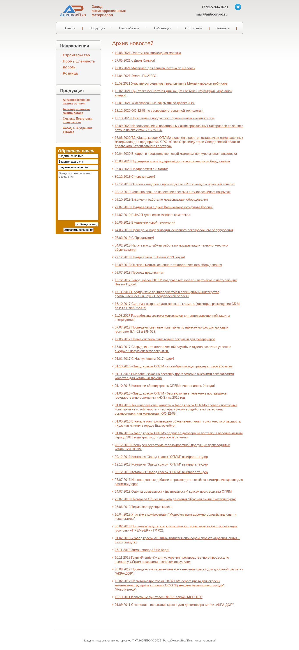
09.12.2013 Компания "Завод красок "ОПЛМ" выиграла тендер (161, 472)
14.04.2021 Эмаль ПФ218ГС (135, 76)
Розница (70, 73)
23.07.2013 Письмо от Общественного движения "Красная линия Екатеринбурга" (175, 499)
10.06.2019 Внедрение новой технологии (145, 222)
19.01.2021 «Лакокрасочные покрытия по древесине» (155, 103)
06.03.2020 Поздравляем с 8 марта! (141, 169)
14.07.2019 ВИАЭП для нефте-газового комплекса (152, 215)
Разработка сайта (174, 640)
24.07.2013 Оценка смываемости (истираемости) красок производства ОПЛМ (173, 491)
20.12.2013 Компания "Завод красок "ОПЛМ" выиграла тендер (161, 457)
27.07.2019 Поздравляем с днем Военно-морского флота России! (164, 207)
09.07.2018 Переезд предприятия (139, 272)
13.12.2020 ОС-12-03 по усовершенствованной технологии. (159, 110)
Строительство (76, 55)
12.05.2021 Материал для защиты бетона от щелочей (155, 68)
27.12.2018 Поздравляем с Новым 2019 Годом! (150, 257)
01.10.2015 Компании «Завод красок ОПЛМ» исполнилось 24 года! (165, 386)
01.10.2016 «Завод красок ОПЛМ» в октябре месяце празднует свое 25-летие (173, 366)
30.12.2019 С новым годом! (135, 176)
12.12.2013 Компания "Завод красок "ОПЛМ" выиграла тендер (161, 464)
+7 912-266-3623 (214, 7)
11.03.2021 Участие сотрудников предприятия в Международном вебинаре (171, 83)
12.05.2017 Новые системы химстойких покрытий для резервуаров (165, 339)
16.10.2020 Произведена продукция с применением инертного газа (165, 118)
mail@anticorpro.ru (212, 14)
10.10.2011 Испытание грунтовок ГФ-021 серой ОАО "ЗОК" (158, 597)
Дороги (69, 67)
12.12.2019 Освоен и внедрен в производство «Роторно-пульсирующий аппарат (175, 184)
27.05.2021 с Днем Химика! (135, 60)
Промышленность (79, 61)
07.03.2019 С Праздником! (134, 238)
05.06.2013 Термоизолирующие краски (143, 507)
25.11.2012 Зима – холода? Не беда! (142, 550)
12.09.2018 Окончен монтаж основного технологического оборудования (168, 265)
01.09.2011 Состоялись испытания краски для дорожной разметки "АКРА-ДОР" (174, 605)
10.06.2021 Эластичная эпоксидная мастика (148, 53)
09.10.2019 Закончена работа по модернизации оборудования (161, 199)
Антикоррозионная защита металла (76, 101)
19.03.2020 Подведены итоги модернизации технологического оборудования (172, 161)
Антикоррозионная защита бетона (76, 111)
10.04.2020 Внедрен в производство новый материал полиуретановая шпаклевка (176, 153)
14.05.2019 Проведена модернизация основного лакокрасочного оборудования (174, 230)
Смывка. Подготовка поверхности (77, 120)
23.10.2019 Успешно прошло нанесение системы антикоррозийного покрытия (172, 192)
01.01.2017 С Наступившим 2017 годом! (144, 358)
